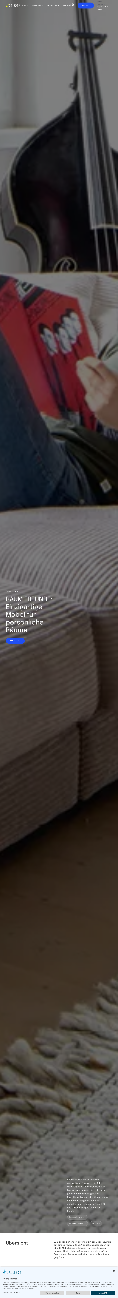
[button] (22, 5)
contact (85, 5)
